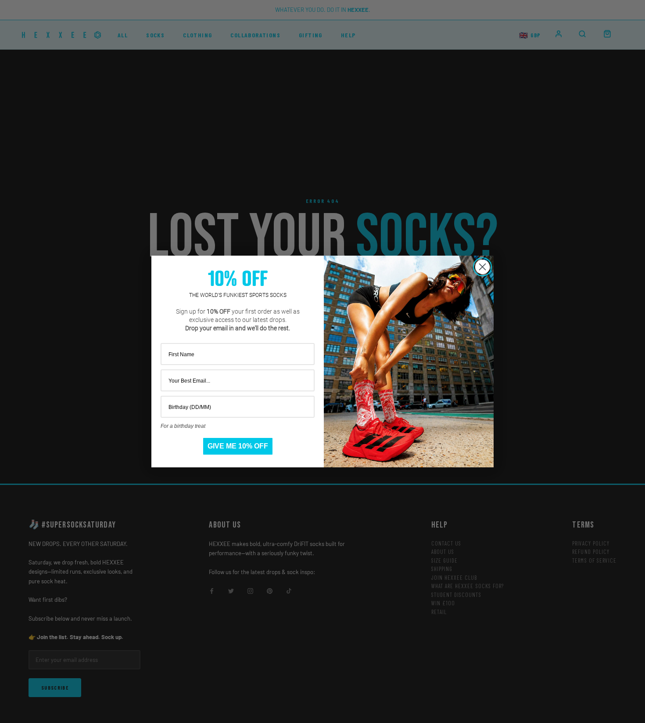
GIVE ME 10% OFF (238, 446)
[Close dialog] (482, 267)
